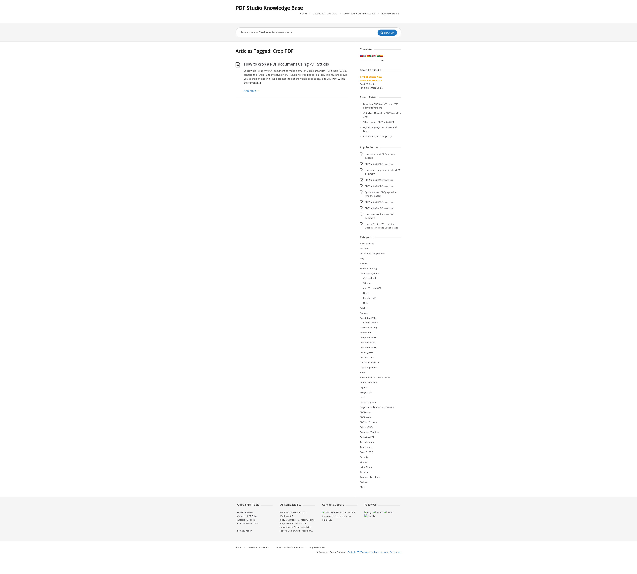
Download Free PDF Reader (359, 13)
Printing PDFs (366, 427)
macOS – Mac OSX (372, 288)
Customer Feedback (370, 476)
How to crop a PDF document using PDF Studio (286, 64)
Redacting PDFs (367, 437)
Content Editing (367, 342)
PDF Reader (366, 417)
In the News (366, 466)
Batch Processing (368, 327)
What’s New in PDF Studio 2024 (378, 121)
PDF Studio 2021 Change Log (379, 186)
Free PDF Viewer (245, 512)
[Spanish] (381, 55)
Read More (251, 90)
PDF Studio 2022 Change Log (379, 179)
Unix (365, 303)
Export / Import (370, 322)
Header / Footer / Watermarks (375, 377)
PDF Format (365, 412)
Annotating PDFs (368, 317)
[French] (364, 55)
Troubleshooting (368, 268)
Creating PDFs (367, 352)
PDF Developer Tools (247, 523)
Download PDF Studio (325, 13)
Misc (362, 486)
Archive (363, 481)
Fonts (362, 372)
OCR (362, 397)
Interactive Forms (368, 382)
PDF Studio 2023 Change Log (377, 136)
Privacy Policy (244, 530)
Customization (367, 357)
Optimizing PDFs (368, 402)
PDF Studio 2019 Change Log (379, 208)
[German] (368, 55)
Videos (363, 461)
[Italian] (371, 55)
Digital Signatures (369, 367)
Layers (363, 387)
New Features (367, 243)
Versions (364, 248)
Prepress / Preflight (370, 432)
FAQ (362, 258)
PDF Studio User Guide (371, 87)
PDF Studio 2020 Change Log (379, 201)
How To (363, 263)
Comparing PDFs (368, 337)
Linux (366, 293)
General (364, 471)
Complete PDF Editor (247, 516)
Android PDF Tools (246, 519)
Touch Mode (366, 447)
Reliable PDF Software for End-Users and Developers (374, 552)
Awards (364, 312)
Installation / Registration (372, 253)
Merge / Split (366, 392)
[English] (361, 55)
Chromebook (369, 278)
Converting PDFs (368, 347)
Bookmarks (365, 332)
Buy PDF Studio (390, 13)
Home (303, 13)
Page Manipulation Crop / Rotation (377, 407)
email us (326, 519)
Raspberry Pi (369, 298)
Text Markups (367, 442)
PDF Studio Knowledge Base (269, 7)
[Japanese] (374, 55)
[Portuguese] (378, 55)
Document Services (369, 362)
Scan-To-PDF (366, 452)
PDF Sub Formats (368, 422)
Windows (368, 283)
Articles (363, 307)
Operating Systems (369, 273)
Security (364, 457)
